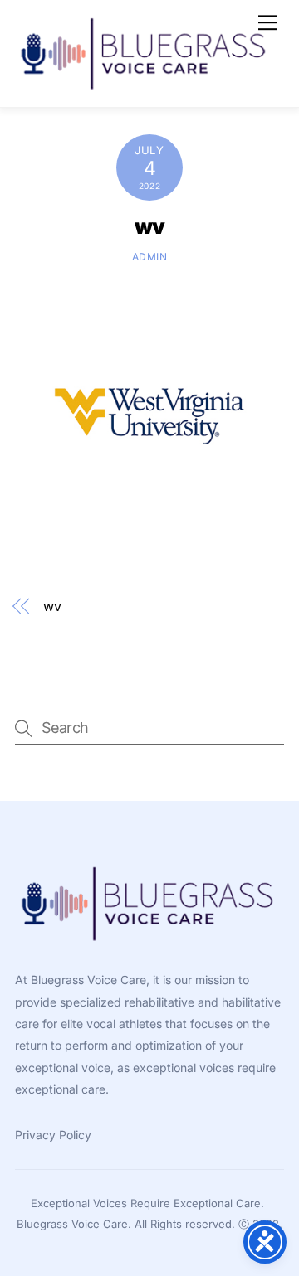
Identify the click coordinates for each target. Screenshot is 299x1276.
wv (150, 226)
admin (150, 256)
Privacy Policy (53, 1135)
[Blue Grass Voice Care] (145, 86)
